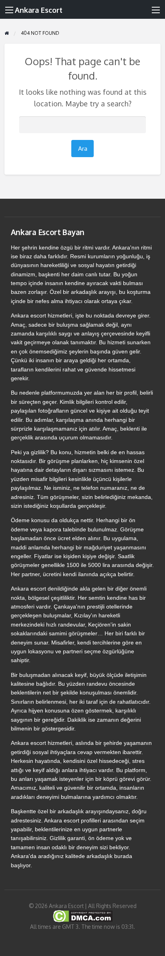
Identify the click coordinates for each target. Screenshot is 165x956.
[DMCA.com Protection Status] (83, 915)
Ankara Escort (38, 9)
